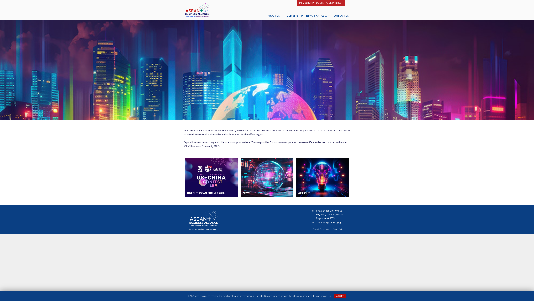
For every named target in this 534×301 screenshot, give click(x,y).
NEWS (246, 193)
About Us (274, 15)
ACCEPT (340, 296)
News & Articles (316, 15)
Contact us (341, 15)
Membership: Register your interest (321, 2)
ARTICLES (304, 193)
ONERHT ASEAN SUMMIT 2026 (205, 193)
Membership (294, 15)
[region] (267, 296)
